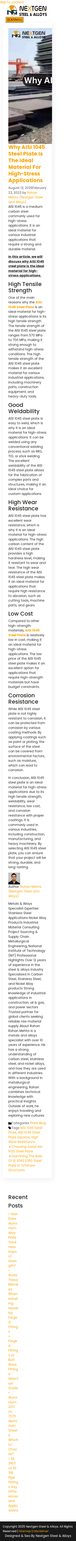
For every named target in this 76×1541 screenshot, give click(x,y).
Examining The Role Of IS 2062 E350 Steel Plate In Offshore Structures (25, 1163)
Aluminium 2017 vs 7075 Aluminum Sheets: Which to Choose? (13, 1425)
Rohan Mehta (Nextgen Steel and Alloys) (25, 891)
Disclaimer (41, 1531)
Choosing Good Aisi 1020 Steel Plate (25, 1149)
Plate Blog (38, 1123)
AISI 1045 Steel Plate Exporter (24, 1134)
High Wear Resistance (23, 1139)
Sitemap (25, 1531)
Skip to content (12, 2)
